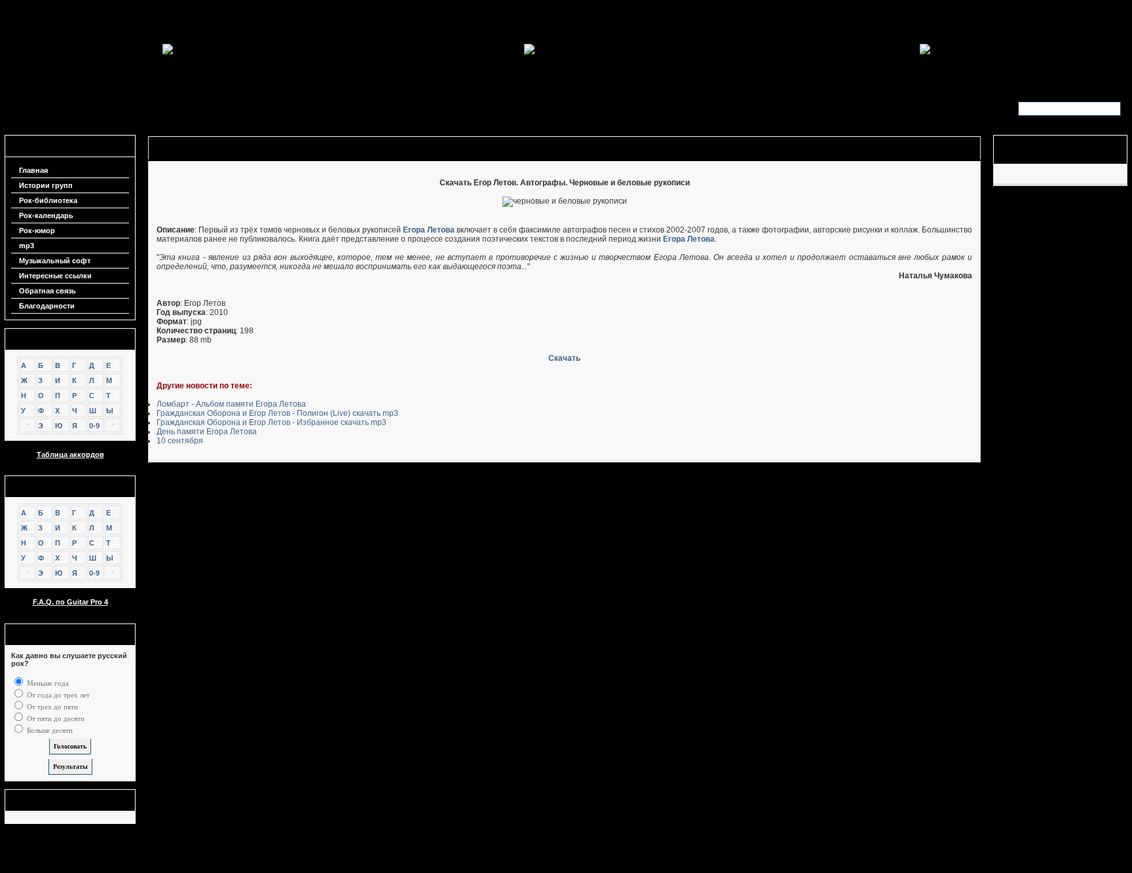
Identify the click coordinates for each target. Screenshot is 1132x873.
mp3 (26, 246)
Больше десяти (49, 730)
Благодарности (47, 306)
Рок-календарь (46, 215)
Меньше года (47, 683)
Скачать (564, 358)
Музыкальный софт (54, 261)
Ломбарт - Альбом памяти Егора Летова (231, 404)
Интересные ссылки (55, 276)
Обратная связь (47, 291)
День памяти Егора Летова (207, 431)
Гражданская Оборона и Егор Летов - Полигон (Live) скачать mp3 (277, 413)
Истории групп (46, 185)
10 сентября (180, 440)
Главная (33, 170)
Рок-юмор (37, 230)
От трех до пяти (51, 707)
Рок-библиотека (48, 200)
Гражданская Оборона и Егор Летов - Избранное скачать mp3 (272, 422)
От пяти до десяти (55, 718)
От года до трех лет (57, 695)
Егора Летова (429, 229)
